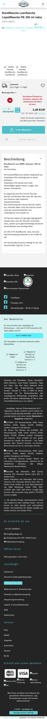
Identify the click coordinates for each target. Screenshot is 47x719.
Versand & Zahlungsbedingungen (17, 577)
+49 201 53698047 (12, 529)
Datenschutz (9, 615)
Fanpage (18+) (17, 303)
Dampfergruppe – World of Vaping (25, 308)
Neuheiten (36, 416)
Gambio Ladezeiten (11, 718)
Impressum (8, 572)
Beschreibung (14, 159)
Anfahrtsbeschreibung (15, 542)
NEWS (6, 635)
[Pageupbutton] (42, 715)
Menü (4, 4)
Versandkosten (15, 698)
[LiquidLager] (23, 4)
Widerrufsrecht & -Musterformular (18, 589)
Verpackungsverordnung (14, 599)
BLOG (6, 656)
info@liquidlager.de (14, 534)
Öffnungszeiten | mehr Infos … (16, 557)
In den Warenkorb (23, 130)
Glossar (7, 651)
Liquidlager (15, 298)
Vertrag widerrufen (13, 583)
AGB (6, 610)
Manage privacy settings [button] (23, 713)
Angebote (18, 419)
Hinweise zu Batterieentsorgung (17, 594)
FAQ (6, 630)
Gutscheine (8, 646)
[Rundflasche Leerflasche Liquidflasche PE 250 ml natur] (23, 42)
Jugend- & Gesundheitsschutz (16, 605)
